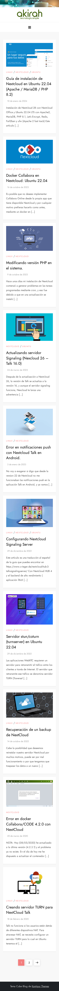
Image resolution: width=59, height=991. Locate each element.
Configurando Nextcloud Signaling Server (26, 541)
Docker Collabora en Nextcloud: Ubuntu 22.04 (26, 178)
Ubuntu (36, 72)
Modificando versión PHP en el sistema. (29, 265)
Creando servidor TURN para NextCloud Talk (29, 909)
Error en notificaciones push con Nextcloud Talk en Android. (28, 452)
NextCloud (22, 72)
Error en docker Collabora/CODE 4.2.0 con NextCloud (28, 824)
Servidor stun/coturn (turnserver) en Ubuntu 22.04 (24, 642)
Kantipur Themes (40, 986)
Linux (9, 72)
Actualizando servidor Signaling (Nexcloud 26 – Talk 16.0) (27, 358)
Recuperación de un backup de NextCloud (28, 732)
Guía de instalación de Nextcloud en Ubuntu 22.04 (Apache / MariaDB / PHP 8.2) (28, 86)
